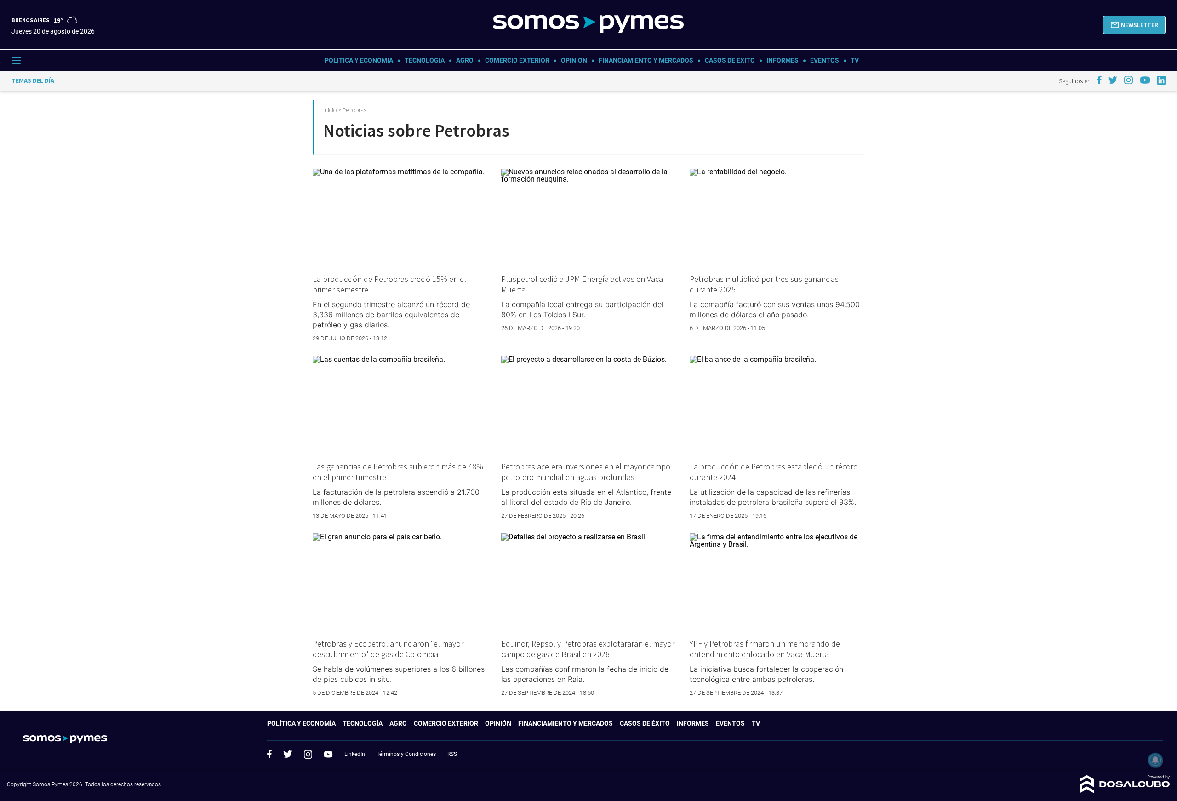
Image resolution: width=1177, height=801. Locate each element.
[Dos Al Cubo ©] (1125, 790)
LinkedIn (354, 754)
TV (855, 60)
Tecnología (425, 60)
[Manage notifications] (1155, 760)
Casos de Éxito (730, 60)
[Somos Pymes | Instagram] (1128, 80)
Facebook (269, 754)
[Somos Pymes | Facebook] (1099, 80)
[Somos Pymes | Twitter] (1113, 80)
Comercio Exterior (517, 60)
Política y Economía (359, 60)
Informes (782, 60)
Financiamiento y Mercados (646, 60)
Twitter (287, 754)
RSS (452, 754)
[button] (1134, 25)
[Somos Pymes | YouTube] (1145, 80)
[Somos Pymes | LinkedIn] (1161, 80)
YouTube (328, 754)
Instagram (308, 754)
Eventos (824, 60)
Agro (465, 60)
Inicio (330, 110)
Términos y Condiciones (406, 754)
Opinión (574, 60)
